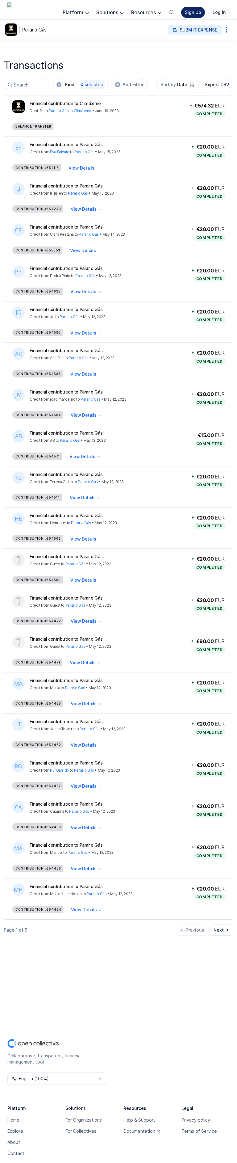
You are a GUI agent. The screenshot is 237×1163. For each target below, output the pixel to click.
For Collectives (80, 1131)
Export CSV (217, 84)
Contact (15, 1153)
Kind (84, 84)
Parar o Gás (34, 30)
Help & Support (139, 1120)
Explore (15, 1131)
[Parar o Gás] (12, 29)
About (13, 1142)
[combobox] (177, 84)
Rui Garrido (59, 770)
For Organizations (83, 1120)
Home (13, 1120)
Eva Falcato (59, 152)
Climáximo (82, 110)
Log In (219, 12)
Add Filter (133, 84)
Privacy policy (195, 1120)
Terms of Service (199, 1131)
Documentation (139, 1131)
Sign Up (193, 12)
